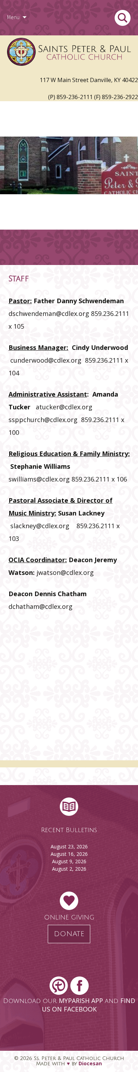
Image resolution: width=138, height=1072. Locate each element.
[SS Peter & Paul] (69, 53)
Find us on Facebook (88, 1004)
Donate (69, 934)
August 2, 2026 (69, 868)
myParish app (82, 1000)
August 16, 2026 (69, 854)
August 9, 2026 (69, 861)
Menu (13, 17)
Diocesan (90, 1063)
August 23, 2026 (69, 846)
